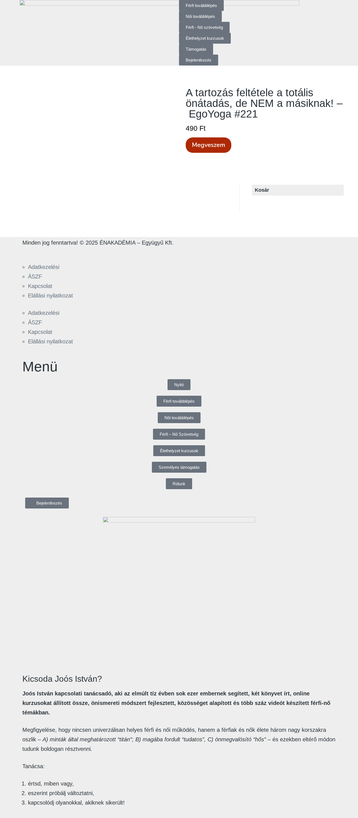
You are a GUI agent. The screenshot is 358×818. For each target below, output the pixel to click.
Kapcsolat (40, 286)
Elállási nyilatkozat (50, 295)
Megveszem (208, 145)
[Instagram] (45, 252)
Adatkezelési (43, 267)
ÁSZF (35, 276)
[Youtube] (61, 252)
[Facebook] (29, 252)
